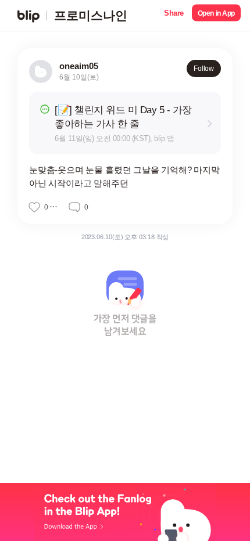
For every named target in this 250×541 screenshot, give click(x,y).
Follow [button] (204, 68)
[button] (174, 15)
